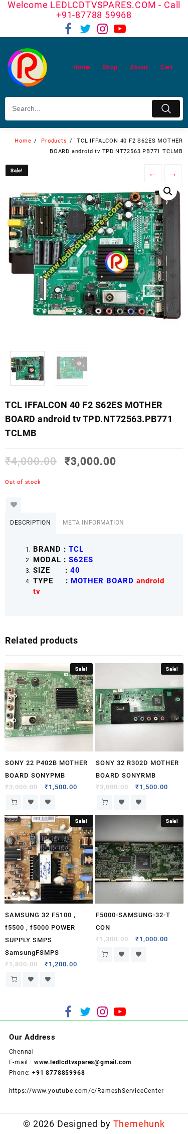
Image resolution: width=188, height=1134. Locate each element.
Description (30, 522)
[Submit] (166, 108)
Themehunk (139, 1123)
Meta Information (93, 522)
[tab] (30, 523)
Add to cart (13, 802)
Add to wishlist (13, 505)
